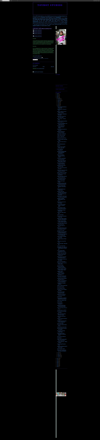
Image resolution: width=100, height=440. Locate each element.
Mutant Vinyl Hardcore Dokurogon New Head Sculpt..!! (61, 156)
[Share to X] (35, 59)
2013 (57, 96)
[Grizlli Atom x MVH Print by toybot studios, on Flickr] (37, 30)
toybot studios (50, 5)
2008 (57, 362)
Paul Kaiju (54, 20)
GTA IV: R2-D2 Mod (60, 214)
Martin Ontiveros (46, 19)
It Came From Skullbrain (64, 17)
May (58, 105)
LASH (49, 18)
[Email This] (33, 59)
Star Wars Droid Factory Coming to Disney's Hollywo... (61, 126)
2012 (57, 97)
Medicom (56, 19)
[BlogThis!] (34, 59)
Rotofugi (49, 21)
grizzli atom (38, 58)
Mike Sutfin (60, 19)
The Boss (58, 145)
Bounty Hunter (57, 16)
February (59, 355)
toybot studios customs (46, 25)
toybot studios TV (37, 25)
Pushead (65, 20)
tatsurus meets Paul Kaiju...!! (61, 261)
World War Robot (58, 24)
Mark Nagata (40, 19)
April (58, 352)
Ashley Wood (40, 16)
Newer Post (34, 66)
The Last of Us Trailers (60, 230)
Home (44, 66)
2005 (57, 366)
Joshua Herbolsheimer (40, 18)
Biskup (46, 16)
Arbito (35, 16)
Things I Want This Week (61, 135)
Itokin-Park (35, 18)
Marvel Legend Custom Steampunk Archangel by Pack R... (61, 334)
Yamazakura (63, 24)
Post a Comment (35, 65)
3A (33, 16)
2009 (57, 361)
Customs (43, 17)
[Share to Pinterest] (37, 59)
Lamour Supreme (54, 18)
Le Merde (59, 18)
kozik (66, 24)
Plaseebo (58, 20)
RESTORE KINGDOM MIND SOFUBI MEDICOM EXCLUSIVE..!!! (61, 152)
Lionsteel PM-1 (59, 296)
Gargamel (58, 17)
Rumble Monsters (54, 21)
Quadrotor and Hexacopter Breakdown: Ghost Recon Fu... (61, 186)
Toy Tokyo (46, 24)
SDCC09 (66, 21)
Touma (39, 24)
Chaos (66, 16)
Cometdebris (35, 17)
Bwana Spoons (62, 16)
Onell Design (48, 20)
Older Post (52, 66)
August (59, 101)
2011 (57, 358)
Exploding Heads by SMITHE (61, 310)
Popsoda (62, 20)
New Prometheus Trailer (61, 348)
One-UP (44, 20)
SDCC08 (62, 21)
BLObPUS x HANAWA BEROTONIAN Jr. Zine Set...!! (61, 199)
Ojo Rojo (40, 20)
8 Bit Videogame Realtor (61, 288)
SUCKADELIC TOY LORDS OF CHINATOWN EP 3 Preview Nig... (62, 248)
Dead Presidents (49, 17)
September (59, 100)
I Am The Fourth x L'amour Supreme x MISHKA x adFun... (61, 205)
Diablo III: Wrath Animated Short (62, 285)
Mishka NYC (64, 19)
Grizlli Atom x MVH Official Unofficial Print (42, 28)
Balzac (44, 16)
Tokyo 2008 (36, 24)
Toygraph (50, 24)
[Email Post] (42, 57)
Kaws (45, 18)
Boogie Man (53, 16)
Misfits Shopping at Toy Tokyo (62, 172)
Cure (40, 17)
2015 (57, 93)
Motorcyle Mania (35, 20)
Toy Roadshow (42, 24)
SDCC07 (59, 21)
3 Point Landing (59, 301)
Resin (46, 21)
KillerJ (47, 18)
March (59, 354)
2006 (57, 365)
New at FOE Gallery (60, 323)
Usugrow (53, 24)
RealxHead (35, 21)
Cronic (38, 17)
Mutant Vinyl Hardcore (44, 58)
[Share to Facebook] (36, 59)
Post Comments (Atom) (40, 68)
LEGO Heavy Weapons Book (61, 300)
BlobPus (49, 16)
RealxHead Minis (41, 21)
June (58, 104)
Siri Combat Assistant (60, 286)
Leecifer (63, 18)
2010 (57, 359)
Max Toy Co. (52, 19)
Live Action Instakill (60, 265)
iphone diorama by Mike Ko (61, 336)
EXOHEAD (54, 17)
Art (37, 16)
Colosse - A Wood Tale (60, 136)
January (59, 356)
